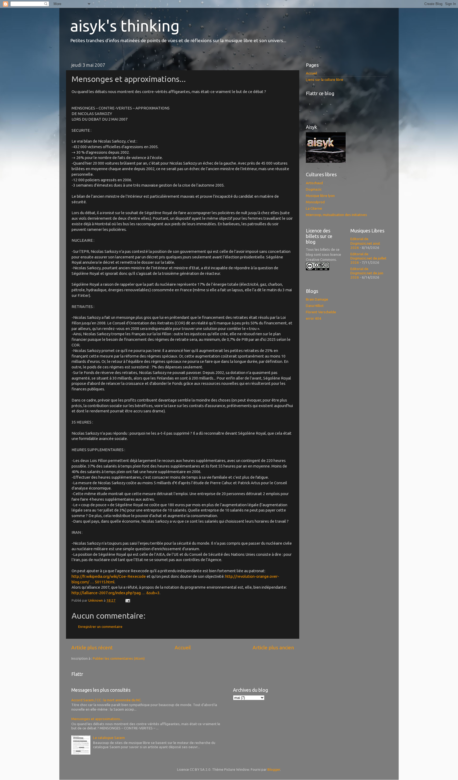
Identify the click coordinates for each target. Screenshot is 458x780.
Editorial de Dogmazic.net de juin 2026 (366, 273)
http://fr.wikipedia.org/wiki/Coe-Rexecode (109, 576)
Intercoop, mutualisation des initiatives (336, 215)
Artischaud (314, 183)
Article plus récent (92, 647)
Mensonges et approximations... (96, 719)
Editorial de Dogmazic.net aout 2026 (365, 243)
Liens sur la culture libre (324, 79)
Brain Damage (317, 299)
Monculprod (315, 202)
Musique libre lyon (320, 195)
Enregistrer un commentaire (100, 626)
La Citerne (314, 208)
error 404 (313, 318)
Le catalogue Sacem (109, 737)
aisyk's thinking (125, 25)
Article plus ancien (273, 647)
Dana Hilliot (315, 305)
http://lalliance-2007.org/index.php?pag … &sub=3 (116, 592)
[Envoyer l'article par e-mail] (127, 600)
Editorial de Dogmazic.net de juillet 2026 (368, 258)
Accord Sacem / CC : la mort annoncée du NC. (106, 700)
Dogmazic (314, 189)
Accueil (183, 647)
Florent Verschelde (321, 312)
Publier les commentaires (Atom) (119, 658)
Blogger (273, 769)
